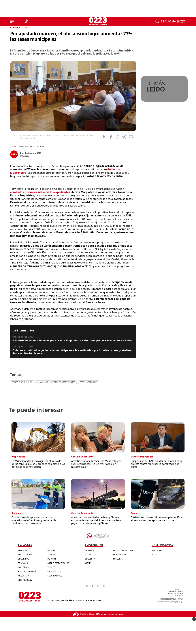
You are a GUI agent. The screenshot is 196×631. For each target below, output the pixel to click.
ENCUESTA (90, 558)
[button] (118, 137)
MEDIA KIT (157, 550)
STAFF (155, 554)
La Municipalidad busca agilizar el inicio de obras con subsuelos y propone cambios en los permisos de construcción (38, 463)
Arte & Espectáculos (58, 563)
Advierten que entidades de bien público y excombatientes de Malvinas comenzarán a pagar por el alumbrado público (96, 520)
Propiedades (54, 571)
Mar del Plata (25, 554)
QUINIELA (89, 550)
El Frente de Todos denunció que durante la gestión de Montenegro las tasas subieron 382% (72, 340)
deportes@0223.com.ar (176, 592)
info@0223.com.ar (177, 590)
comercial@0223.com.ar (175, 593)
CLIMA (88, 563)
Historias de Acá (27, 571)
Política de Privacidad (176, 603)
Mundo (51, 550)
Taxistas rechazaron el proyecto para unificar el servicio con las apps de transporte (157, 519)
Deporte (51, 558)
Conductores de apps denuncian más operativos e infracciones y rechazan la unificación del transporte (33, 520)
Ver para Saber (25, 579)
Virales (51, 567)
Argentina (23, 575)
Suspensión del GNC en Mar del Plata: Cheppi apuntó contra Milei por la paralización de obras (157, 463)
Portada (22, 550)
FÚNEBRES (118, 558)
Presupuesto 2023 (20, 27)
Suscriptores (54, 575)
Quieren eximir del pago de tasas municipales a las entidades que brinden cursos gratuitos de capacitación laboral (71, 352)
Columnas (23, 567)
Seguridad (23, 558)
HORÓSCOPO (119, 554)
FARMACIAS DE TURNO (123, 550)
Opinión (51, 554)
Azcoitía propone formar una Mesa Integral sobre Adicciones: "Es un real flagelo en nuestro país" (96, 463)
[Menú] (12, 21)
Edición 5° (23, 563)
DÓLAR (88, 554)
